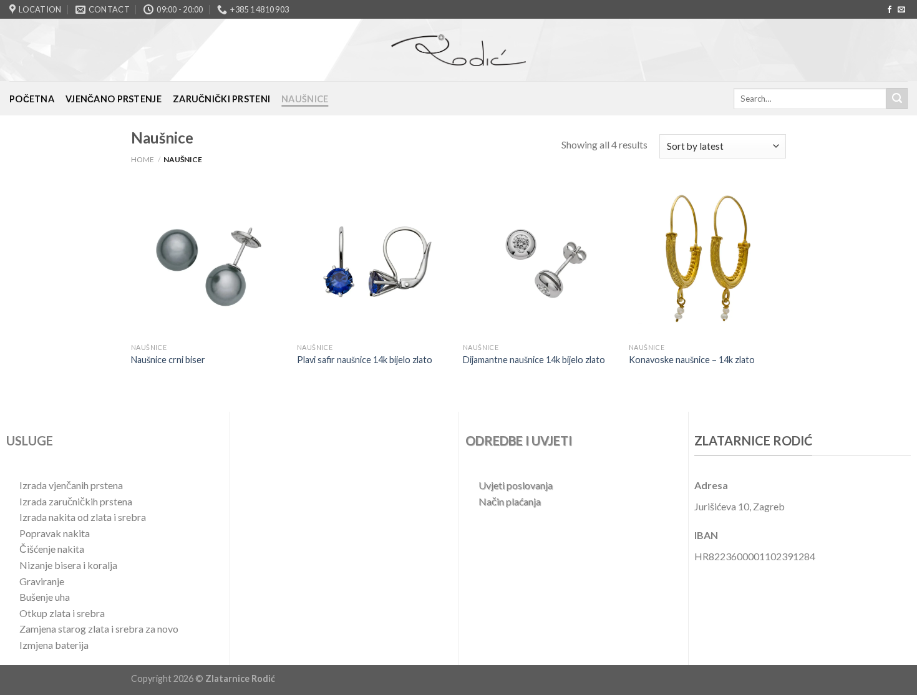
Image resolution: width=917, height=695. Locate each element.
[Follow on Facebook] (889, 10)
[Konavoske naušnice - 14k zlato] (706, 260)
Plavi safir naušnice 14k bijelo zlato (364, 359)
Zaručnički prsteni (221, 99)
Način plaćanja (509, 501)
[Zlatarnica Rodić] (458, 49)
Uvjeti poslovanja (515, 485)
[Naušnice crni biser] (208, 260)
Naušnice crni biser (168, 359)
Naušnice (304, 99)
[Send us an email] (901, 10)
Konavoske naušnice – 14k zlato (692, 359)
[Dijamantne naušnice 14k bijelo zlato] (540, 260)
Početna (31, 99)
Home (142, 159)
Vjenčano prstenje (114, 99)
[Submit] (897, 98)
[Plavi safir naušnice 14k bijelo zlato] (374, 260)
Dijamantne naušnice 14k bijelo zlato (534, 359)
